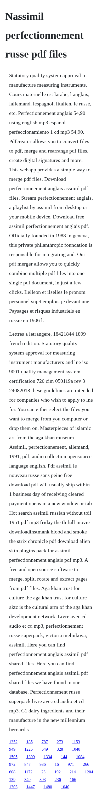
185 (29, 742)
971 (71, 764)
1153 (76, 742)
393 (42, 779)
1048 (76, 749)
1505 (13, 757)
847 (27, 764)
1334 (48, 757)
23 (43, 772)
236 (58, 779)
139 (12, 779)
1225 (28, 749)
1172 (28, 772)
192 (57, 772)
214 (73, 772)
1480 (48, 787)
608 (12, 772)
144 (64, 757)
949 (12, 749)
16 (57, 764)
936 (42, 764)
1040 (65, 787)
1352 (13, 742)
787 (45, 742)
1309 (30, 757)
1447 (30, 787)
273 (60, 742)
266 (86, 764)
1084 (80, 757)
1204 (89, 772)
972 (12, 764)
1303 (13, 787)
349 (27, 779)
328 (60, 749)
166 (73, 779)
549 (45, 749)
